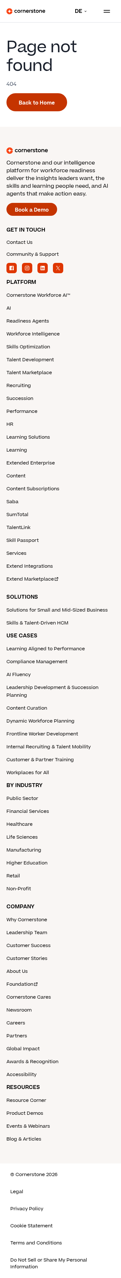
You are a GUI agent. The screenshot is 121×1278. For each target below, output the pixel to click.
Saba (12, 501)
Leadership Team (26, 932)
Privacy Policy (26, 1208)
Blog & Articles (23, 1139)
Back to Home (37, 102)
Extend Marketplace (30, 579)
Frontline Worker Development (42, 734)
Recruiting (18, 385)
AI (8, 308)
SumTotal (17, 514)
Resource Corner (26, 1100)
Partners (16, 1036)
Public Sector (22, 798)
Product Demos (24, 1113)
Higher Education (26, 863)
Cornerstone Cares (28, 997)
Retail (13, 876)
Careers (15, 1023)
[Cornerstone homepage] (60, 150)
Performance (21, 411)
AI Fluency (18, 674)
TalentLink (18, 527)
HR (9, 424)
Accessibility (21, 1074)
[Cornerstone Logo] (25, 11)
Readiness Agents (27, 321)
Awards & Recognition (32, 1061)
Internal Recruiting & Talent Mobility (48, 747)
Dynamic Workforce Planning (40, 721)
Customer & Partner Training (40, 759)
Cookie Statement (31, 1226)
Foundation (19, 984)
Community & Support (32, 254)
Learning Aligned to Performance (45, 648)
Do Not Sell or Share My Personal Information (48, 1263)
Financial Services (27, 811)
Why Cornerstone (26, 919)
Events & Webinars (28, 1126)
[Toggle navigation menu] (104, 11)
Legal (16, 1191)
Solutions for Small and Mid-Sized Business (57, 610)
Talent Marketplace (29, 372)
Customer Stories (26, 958)
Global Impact (23, 1048)
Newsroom (19, 1010)
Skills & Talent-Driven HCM (37, 623)
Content (15, 476)
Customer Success (28, 945)
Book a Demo (32, 210)
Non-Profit (18, 888)
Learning (16, 450)
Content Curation (26, 708)
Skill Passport (22, 540)
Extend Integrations (29, 566)
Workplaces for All (27, 772)
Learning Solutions (28, 437)
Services (16, 553)
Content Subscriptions (32, 488)
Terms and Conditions (36, 1243)
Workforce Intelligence (33, 334)
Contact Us (19, 242)
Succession (19, 398)
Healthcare (19, 824)
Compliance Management (36, 661)
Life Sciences (22, 837)
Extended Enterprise (30, 463)
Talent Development (30, 359)
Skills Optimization (28, 347)
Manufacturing (23, 850)
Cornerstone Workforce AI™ (38, 295)
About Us (17, 971)
